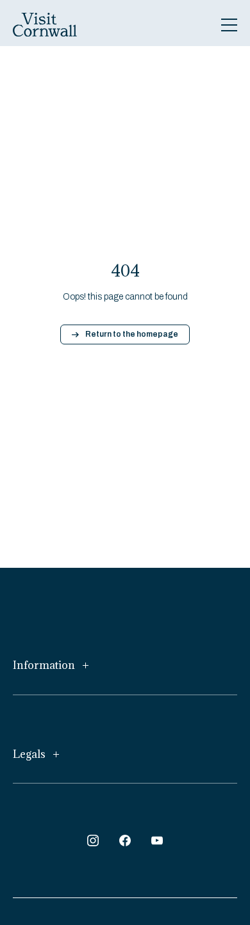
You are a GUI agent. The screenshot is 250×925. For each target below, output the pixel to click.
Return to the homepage (131, 334)
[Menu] (229, 25)
